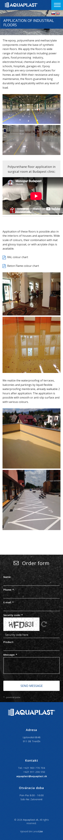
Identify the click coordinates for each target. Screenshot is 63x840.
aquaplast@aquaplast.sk (31, 776)
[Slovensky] (53, 13)
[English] (58, 13)
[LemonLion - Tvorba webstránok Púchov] (38, 831)
